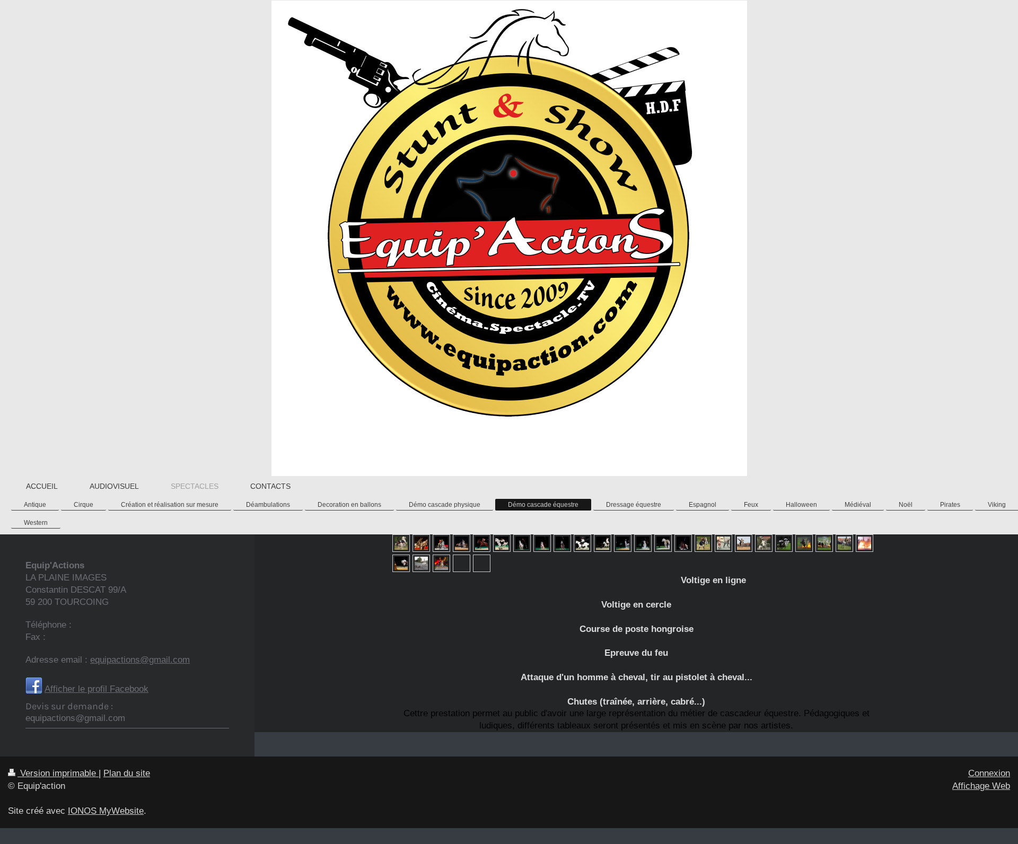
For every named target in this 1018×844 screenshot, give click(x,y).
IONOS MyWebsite (106, 811)
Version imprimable (58, 773)
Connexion (989, 773)
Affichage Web (981, 786)
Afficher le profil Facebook (96, 689)
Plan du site (126, 773)
